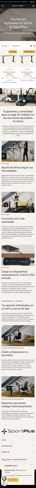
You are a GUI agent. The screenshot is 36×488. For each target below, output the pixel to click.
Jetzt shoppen (11, 480)
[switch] (4, 484)
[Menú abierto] (4, 6)
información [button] (7, 446)
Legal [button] (4, 440)
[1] (10, 99)
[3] (25, 94)
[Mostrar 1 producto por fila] (31, 46)
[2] (24, 101)
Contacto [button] (6, 452)
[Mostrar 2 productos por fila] (34, 46)
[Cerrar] (31, 464)
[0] (16, 90)
